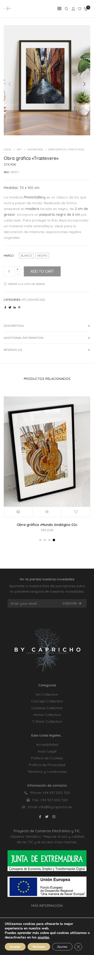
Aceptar (15, 947)
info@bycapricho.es (55, 807)
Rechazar (39, 947)
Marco (9, 255)
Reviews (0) (13, 350)
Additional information (23, 338)
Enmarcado (35, 149)
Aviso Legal (47, 751)
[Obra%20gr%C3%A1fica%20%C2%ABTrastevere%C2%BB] (5, 307)
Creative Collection (47, 708)
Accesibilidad (47, 744)
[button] (84, 84)
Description (14, 326)
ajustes (43, 937)
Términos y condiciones (47, 771)
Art (19, 149)
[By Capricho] (8, 9)
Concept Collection (47, 701)
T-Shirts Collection (47, 721)
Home (7, 149)
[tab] (47, 326)
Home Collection (47, 714)
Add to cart (42, 271)
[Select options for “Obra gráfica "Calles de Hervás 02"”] (18, 512)
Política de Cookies (47, 758)
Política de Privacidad (47, 765)
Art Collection (47, 694)
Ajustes (62, 947)
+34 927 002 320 (56, 792)
